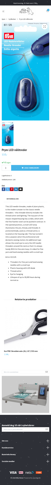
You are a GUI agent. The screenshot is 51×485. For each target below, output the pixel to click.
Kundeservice (7, 447)
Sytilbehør (12, 19)
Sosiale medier (8, 461)
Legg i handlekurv (31, 168)
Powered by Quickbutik (32, 478)
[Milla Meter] (26, 11)
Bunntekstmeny (9, 454)
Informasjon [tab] (13, 199)
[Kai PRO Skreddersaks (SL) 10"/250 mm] (25, 328)
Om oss (5, 441)
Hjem (3, 19)
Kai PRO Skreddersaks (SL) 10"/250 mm (21, 351)
